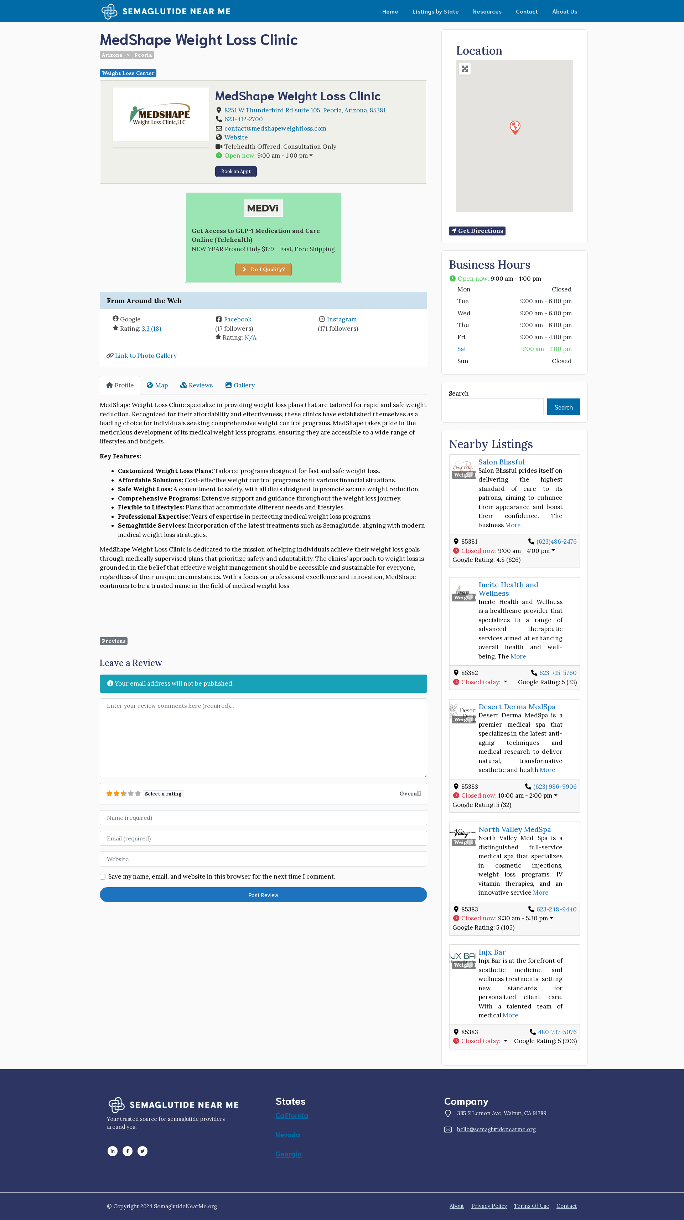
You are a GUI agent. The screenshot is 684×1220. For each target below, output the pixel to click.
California (291, 1114)
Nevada (287, 1134)
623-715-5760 (558, 673)
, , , (305, 110)
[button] (317, 156)
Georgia (288, 1153)
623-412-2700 (243, 119)
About (457, 1206)
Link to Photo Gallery (146, 356)
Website (236, 137)
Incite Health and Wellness (508, 589)
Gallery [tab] (244, 385)
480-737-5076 (557, 1032)
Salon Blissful (501, 461)
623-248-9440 (557, 909)
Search (459, 393)
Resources (487, 11)
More (513, 525)
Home (390, 11)
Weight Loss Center (128, 73)
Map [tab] (161, 385)
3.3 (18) (151, 328)
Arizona (112, 55)
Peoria (143, 55)
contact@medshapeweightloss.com (275, 128)
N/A (250, 337)
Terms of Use (531, 1206)
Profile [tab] (124, 385)
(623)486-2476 (557, 541)
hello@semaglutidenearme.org (496, 1129)
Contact (527, 11)
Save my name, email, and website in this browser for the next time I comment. (221, 876)
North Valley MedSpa (514, 829)
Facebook (238, 319)
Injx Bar (492, 951)
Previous (114, 641)
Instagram (342, 319)
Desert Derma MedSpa (517, 706)
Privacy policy (489, 1206)
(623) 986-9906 (555, 787)
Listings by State (436, 11)
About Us (564, 11)
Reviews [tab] (201, 385)
